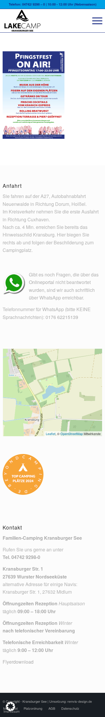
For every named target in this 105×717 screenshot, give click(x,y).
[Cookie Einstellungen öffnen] (10, 709)
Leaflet (50, 433)
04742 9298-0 (25, 557)
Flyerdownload (18, 661)
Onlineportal (41, 282)
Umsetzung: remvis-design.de (70, 701)
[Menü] (94, 20)
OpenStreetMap (71, 433)
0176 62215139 (62, 317)
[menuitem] (94, 20)
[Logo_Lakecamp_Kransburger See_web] (43, 20)
